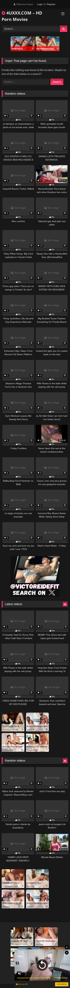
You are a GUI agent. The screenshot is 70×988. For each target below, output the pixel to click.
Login (40, 4)
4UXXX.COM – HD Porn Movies (22, 16)
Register (51, 4)
